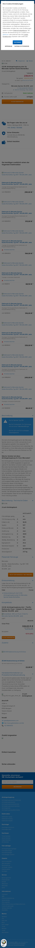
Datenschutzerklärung (20, 30)
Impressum (8, 46)
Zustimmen (17, 42)
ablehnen (6, 34)
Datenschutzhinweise (21, 46)
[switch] (3, 945)
